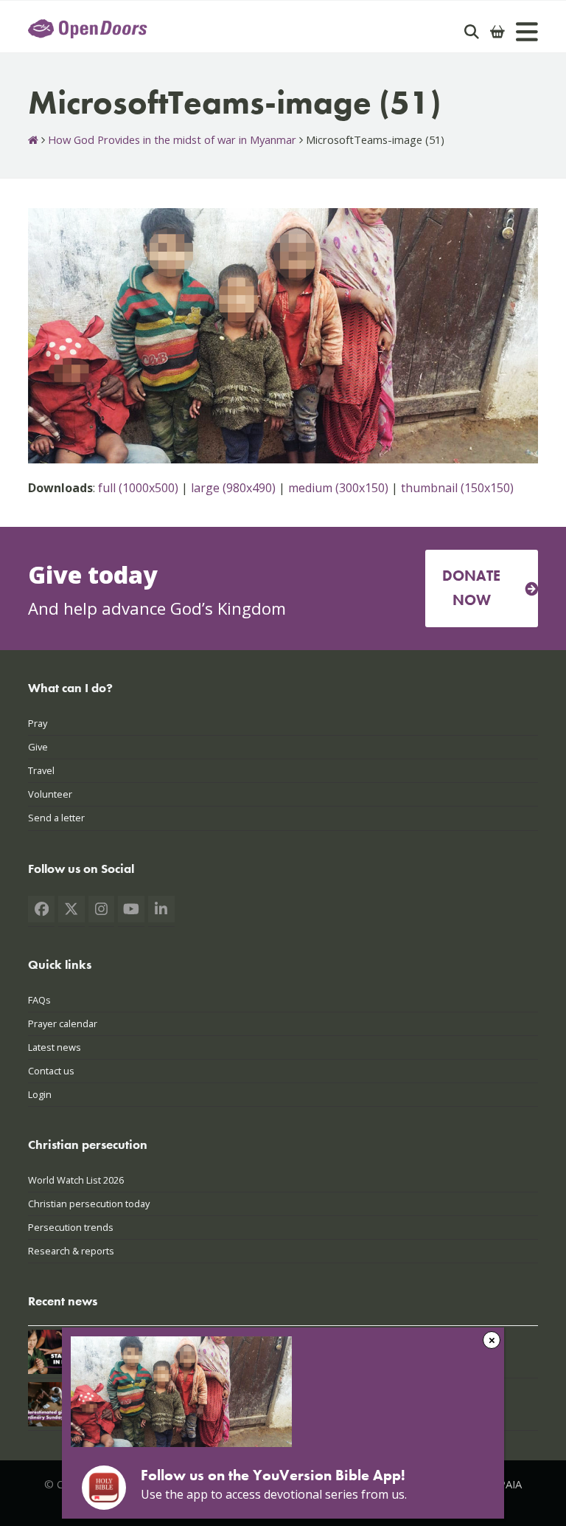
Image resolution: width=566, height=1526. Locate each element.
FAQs (39, 1000)
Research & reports (71, 1250)
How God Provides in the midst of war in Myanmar (172, 139)
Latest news (54, 1047)
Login (40, 1094)
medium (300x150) (338, 488)
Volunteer (50, 794)
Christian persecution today (89, 1203)
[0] (497, 31)
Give (38, 746)
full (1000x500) (138, 488)
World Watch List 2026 (76, 1180)
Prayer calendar (62, 1023)
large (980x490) (233, 488)
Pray (37, 723)
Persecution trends (70, 1227)
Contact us (51, 1070)
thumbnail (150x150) (457, 488)
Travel (41, 770)
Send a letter (56, 817)
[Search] (471, 31)
